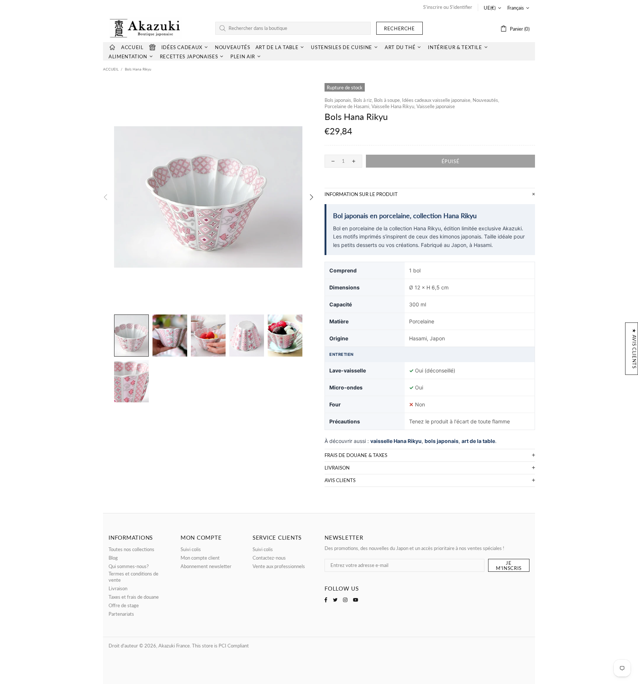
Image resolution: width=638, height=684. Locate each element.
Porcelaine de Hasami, (347, 106)
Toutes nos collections (131, 549)
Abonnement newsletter (206, 566)
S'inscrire (432, 7)
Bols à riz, (363, 100)
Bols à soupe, (387, 100)
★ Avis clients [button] (634, 348)
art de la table (478, 441)
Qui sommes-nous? (129, 566)
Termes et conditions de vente (133, 577)
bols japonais (442, 441)
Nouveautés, (486, 100)
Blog (113, 558)
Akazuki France (145, 28)
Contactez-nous (269, 558)
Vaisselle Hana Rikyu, (393, 106)
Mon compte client (200, 558)
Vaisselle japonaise (435, 106)
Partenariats (121, 614)
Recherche (399, 28)
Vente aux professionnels (279, 566)
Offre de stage (124, 605)
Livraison (118, 588)
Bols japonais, (338, 100)
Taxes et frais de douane (134, 597)
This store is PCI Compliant (220, 646)
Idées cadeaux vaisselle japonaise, (436, 100)
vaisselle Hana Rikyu (396, 441)
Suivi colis (191, 549)
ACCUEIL (111, 69)
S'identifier (461, 7)
